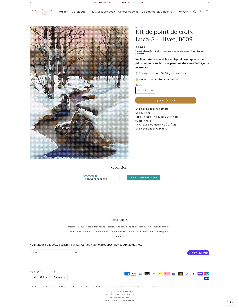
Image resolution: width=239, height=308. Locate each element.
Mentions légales (151, 287)
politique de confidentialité (122, 226)
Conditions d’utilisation (95, 287)
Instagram (162, 231)
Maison (72, 226)
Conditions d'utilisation (122, 231)
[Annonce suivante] (208, 2)
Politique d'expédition (80, 231)
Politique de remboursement (154, 226)
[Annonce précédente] (31, 2)
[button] (79, 11)
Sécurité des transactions (91, 226)
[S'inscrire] (76, 252)
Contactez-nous (145, 231)
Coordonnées (101, 231)
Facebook (120, 236)
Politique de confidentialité (71, 287)
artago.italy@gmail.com (123, 300)
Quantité (139, 85)
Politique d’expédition (117, 287)
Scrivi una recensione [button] (143, 177)
